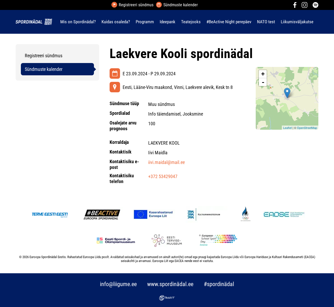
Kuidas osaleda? (116, 21)
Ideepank (167, 21)
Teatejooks (191, 21)
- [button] (263, 82)
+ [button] (263, 74)
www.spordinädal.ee (170, 284)
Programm (145, 21)
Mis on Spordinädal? (78, 21)
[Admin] (1, 3)
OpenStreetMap (307, 128)
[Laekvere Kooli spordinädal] (287, 93)
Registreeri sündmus (136, 5)
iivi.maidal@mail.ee (166, 162)
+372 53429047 (162, 176)
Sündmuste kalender (180, 5)
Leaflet (287, 128)
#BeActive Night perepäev (228, 21)
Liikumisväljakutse (297, 21)
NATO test (266, 21)
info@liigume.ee (118, 284)
